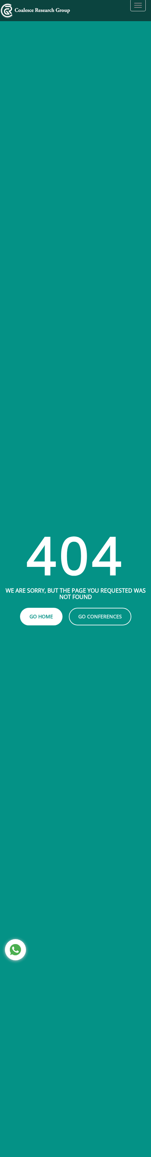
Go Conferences (100, 616)
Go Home (41, 616)
